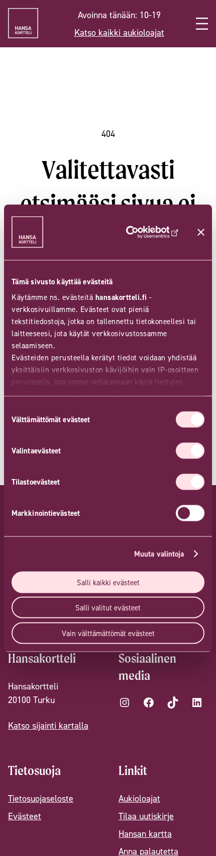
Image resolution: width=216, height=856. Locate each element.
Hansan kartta (145, 833)
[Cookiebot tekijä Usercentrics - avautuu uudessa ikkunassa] (144, 232)
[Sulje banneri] (200, 232)
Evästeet (24, 816)
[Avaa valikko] (202, 24)
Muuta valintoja (159, 554)
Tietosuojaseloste (40, 798)
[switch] (190, 450)
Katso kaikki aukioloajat (119, 32)
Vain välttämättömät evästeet (108, 633)
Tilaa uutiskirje (146, 816)
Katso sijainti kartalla (48, 725)
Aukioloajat (139, 798)
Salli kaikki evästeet (108, 582)
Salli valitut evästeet (108, 607)
